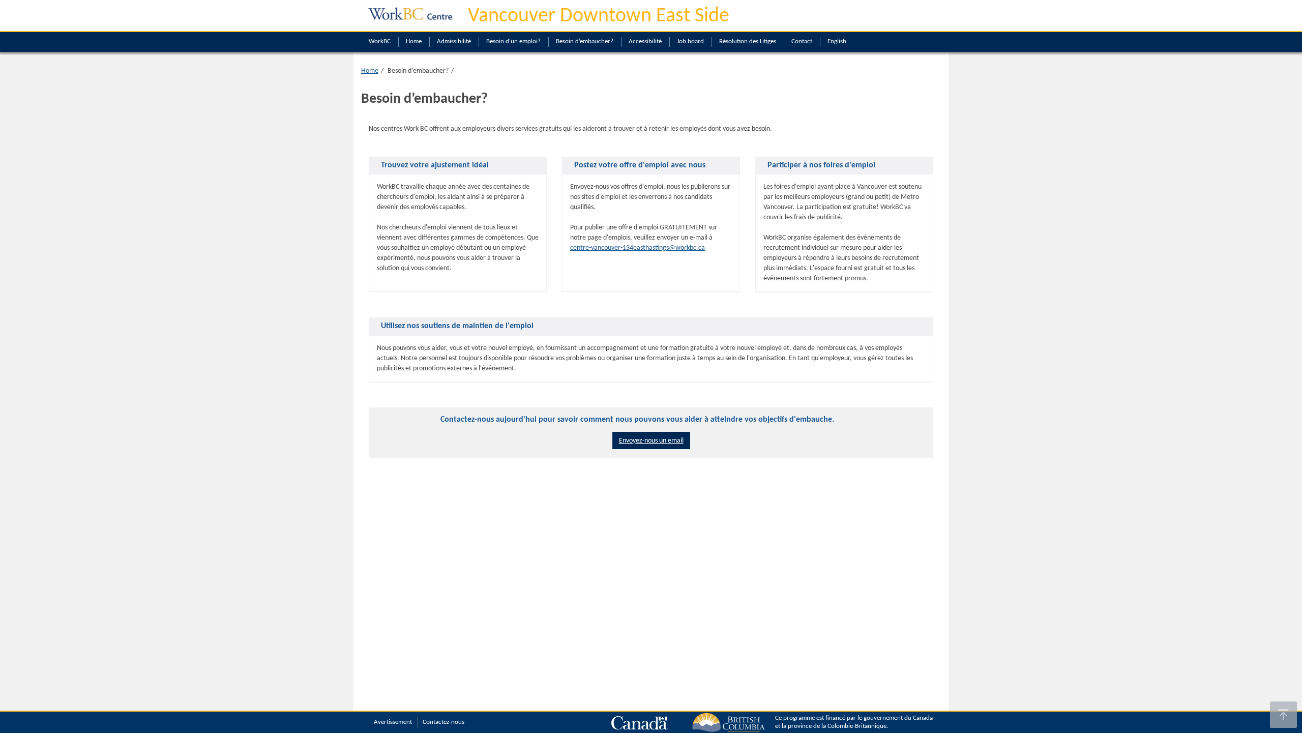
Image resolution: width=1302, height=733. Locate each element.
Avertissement (393, 722)
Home (414, 41)
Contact (801, 41)
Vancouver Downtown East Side (598, 16)
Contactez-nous (443, 722)
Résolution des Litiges (747, 41)
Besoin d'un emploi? (513, 41)
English (836, 41)
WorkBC (380, 41)
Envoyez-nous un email (651, 441)
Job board (690, 41)
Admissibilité (454, 41)
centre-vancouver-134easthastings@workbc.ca (637, 248)
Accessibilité (645, 41)
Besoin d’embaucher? (584, 41)
